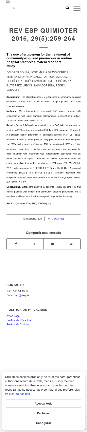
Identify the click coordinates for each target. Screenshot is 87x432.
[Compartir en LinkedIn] (53, 244)
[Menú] (75, 8)
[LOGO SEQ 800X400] (36, 8)
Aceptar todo (44, 403)
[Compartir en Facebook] (16, 244)
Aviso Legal (13, 316)
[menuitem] (65, 8)
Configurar (43, 423)
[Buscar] (65, 8)
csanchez (58, 218)
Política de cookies (17, 393)
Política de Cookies (17, 324)
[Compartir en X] (34, 244)
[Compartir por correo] (71, 244)
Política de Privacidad (19, 320)
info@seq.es (22, 295)
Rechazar (43, 413)
